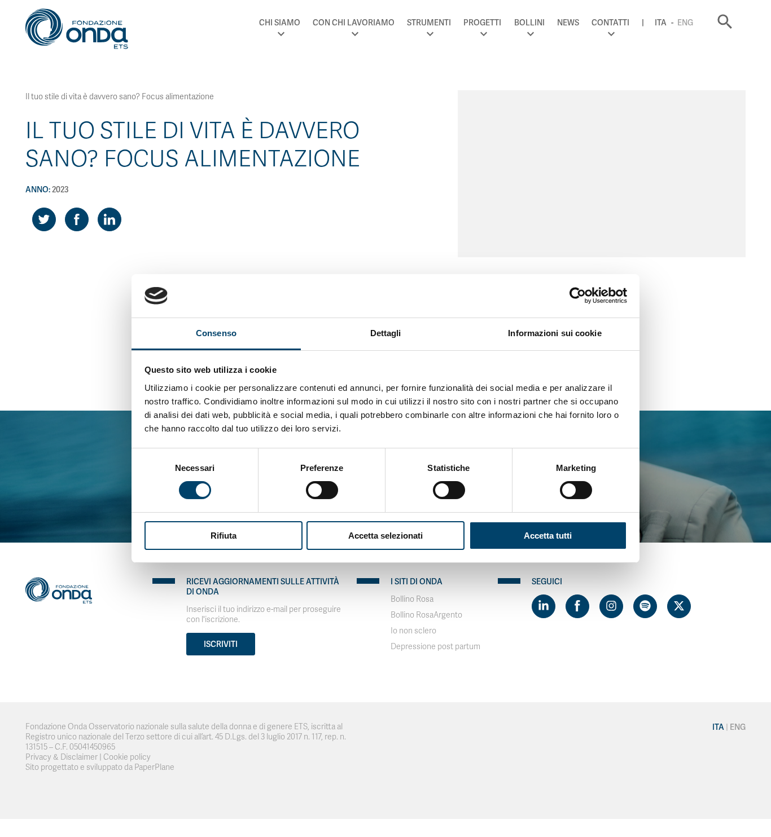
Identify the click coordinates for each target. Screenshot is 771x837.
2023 (60, 189)
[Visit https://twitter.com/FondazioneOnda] (679, 606)
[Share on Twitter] (44, 219)
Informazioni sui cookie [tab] (554, 333)
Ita (661, 22)
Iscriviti (221, 644)
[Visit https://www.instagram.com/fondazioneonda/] (611, 606)
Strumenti (429, 22)
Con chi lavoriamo (354, 22)
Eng (685, 22)
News (568, 22)
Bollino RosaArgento (426, 615)
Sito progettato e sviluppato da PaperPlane (99, 767)
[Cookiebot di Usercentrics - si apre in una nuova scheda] (577, 295)
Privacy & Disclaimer (61, 757)
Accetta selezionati (385, 535)
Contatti (610, 22)
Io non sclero (413, 631)
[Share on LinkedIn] (109, 219)
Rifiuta (223, 535)
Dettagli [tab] (385, 333)
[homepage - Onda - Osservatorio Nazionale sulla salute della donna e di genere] (81, 31)
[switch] (322, 490)
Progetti (482, 22)
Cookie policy (127, 757)
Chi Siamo (279, 22)
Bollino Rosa (412, 599)
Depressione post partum (435, 646)
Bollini (529, 22)
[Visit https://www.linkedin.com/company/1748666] (543, 606)
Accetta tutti (548, 535)
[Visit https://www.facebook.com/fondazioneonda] (577, 606)
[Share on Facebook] (76, 219)
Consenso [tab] (216, 333)
